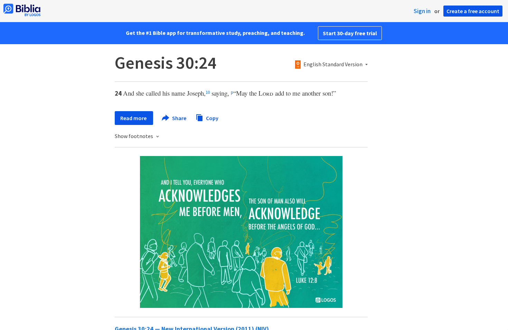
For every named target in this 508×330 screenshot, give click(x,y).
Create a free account (472, 11)
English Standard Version (333, 64)
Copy (211, 118)
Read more (134, 118)
